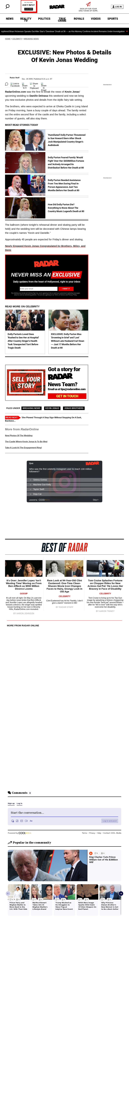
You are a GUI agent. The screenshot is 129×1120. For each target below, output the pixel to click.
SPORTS (112, 18)
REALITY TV (25, 19)
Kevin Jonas (52, 408)
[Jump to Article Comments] (6, 84)
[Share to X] (24, 84)
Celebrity (17, 39)
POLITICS (44, 18)
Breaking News (31, 39)
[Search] (7, 8)
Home (7, 39)
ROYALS (79, 18)
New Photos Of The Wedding (19, 435)
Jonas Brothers (73, 408)
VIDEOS (96, 18)
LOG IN (118, 7)
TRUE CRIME (62, 19)
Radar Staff (14, 78)
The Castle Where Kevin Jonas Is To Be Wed (26, 442)
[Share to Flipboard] (34, 84)
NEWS (9, 18)
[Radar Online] (57, 7)
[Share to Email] (43, 84)
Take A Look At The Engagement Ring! (23, 448)
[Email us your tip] (29, 12)
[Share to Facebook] (15, 84)
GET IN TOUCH (67, 396)
